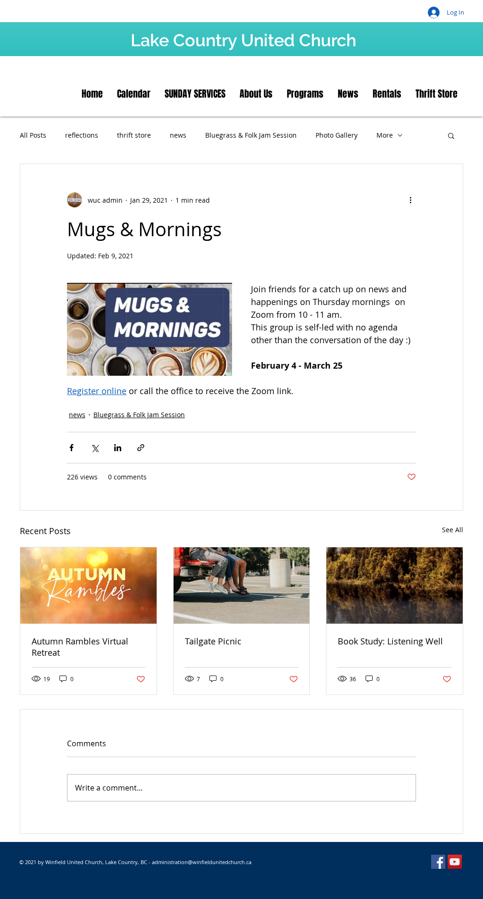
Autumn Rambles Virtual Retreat (80, 646)
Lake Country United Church (243, 40)
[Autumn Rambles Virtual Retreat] (88, 585)
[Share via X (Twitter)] (94, 447)
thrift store (134, 135)
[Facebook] (438, 862)
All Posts (33, 135)
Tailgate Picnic (213, 641)
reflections (81, 135)
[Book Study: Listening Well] (394, 585)
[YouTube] (455, 862)
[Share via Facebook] (71, 447)
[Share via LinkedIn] (117, 447)
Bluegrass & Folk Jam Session (251, 135)
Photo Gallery (337, 135)
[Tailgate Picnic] (242, 585)
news (178, 135)
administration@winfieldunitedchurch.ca (201, 862)
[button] (451, 135)
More (384, 135)
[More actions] (410, 200)
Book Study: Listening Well (390, 641)
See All (452, 529)
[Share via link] (140, 447)
